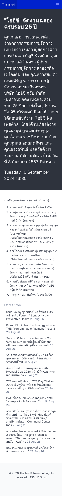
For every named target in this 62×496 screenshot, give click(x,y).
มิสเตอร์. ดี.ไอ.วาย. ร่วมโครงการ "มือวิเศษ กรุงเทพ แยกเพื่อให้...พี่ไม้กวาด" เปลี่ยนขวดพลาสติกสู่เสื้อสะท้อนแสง (29, 343)
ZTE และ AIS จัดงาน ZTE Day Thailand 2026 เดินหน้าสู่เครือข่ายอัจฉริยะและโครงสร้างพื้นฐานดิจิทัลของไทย (30, 386)
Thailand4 (8, 4)
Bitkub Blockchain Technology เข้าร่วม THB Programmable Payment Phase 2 (31, 328)
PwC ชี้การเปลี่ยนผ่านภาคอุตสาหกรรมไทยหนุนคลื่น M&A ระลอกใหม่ (30, 401)
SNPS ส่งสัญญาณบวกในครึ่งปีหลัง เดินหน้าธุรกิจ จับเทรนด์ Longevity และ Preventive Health (29, 315)
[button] (57, 4)
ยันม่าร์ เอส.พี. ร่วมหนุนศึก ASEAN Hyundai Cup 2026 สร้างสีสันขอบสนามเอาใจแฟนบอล (31, 371)
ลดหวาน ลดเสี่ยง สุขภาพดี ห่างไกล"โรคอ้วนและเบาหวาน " (30, 449)
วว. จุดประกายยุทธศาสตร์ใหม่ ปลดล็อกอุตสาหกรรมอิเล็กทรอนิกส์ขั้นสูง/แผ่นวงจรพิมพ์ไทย (30, 358)
